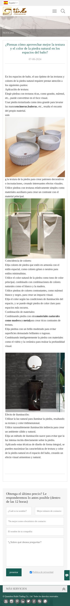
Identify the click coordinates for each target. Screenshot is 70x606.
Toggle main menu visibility (54, 11)
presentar (14, 572)
